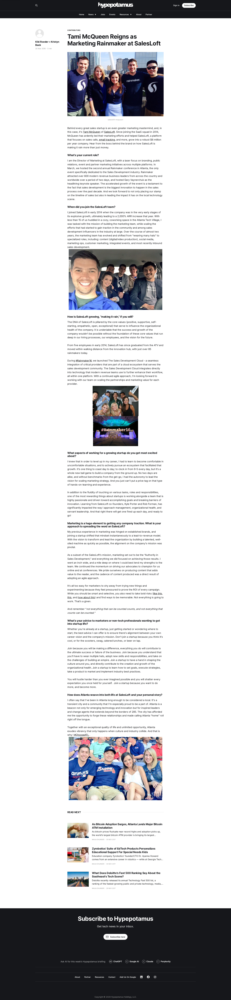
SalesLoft (109, 131)
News (91, 14)
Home (81, 14)
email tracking (107, 139)
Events (112, 14)
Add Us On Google (128, 977)
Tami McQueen (91, 131)
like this (157, 593)
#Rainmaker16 (84, 360)
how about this (86, 597)
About (138, 14)
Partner (149, 14)
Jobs (103, 14)
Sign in (176, 5)
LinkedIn (141, 977)
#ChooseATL (81, 734)
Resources (124, 14)
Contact (111, 977)
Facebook (148, 977)
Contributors (73, 30)
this (69, 597)
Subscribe (189, 5)
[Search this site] (36, 5)
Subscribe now (117, 937)
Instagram (155, 977)
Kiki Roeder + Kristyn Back (47, 43)
